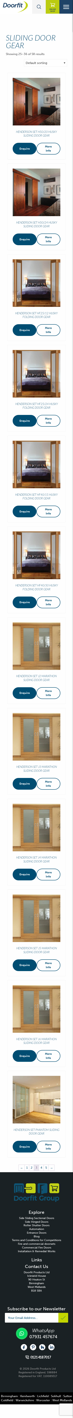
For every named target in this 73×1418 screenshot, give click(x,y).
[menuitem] (36, 1218)
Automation (36, 1229)
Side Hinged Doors (36, 1222)
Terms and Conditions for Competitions (36, 1240)
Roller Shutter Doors (36, 1225)
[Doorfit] (36, 1192)
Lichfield (43, 1396)
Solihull (56, 1396)
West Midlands (62, 1400)
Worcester (43, 1400)
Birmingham (9, 1396)
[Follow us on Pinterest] (33, 1347)
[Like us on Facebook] (24, 1347)
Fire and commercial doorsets (36, 1244)
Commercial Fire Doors (36, 1247)
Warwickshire (25, 1400)
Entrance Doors (36, 1232)
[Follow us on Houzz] (42, 1347)
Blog (37, 1236)
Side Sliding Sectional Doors (36, 1218)
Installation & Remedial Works (36, 1251)
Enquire (24, 148)
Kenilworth (27, 1396)
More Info (48, 148)
